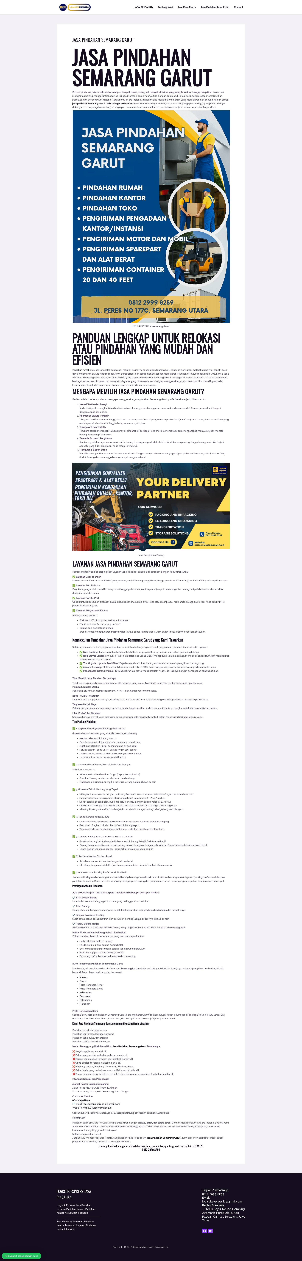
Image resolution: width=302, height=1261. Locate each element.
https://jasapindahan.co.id (97, 1107)
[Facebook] (204, 1231)
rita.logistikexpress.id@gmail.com (101, 1104)
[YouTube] (210, 1231)
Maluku (83, 977)
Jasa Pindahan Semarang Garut (129, 640)
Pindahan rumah (80, 370)
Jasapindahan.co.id (179, 1247)
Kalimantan (85, 992)
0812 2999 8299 (81, 1100)
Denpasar (84, 996)
